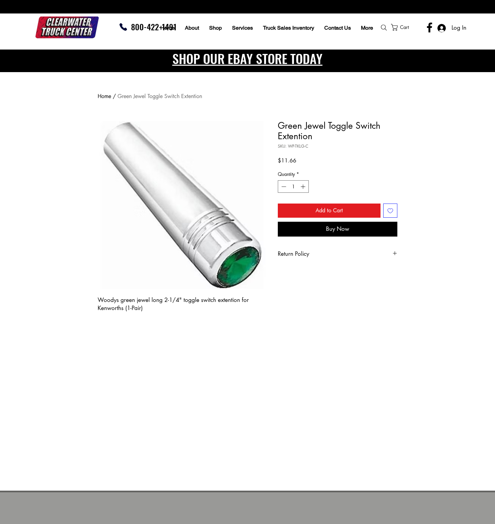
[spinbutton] (293, 186)
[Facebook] (429, 27)
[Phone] (123, 27)
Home (104, 96)
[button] (418, 27)
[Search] (384, 28)
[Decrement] (283, 186)
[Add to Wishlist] (390, 211)
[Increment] (303, 186)
